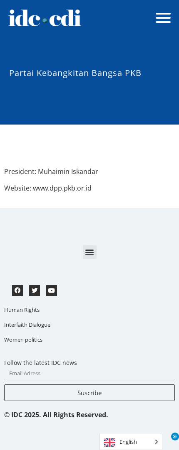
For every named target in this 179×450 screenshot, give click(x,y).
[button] (90, 252)
